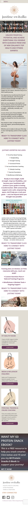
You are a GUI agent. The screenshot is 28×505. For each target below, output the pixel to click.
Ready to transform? (12, 135)
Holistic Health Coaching (11, 485)
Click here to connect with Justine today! (15, 138)
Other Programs (8, 487)
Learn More (9, 347)
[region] (14, 27)
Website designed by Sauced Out (19, 500)
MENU (6, 2)
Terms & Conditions (9, 489)
